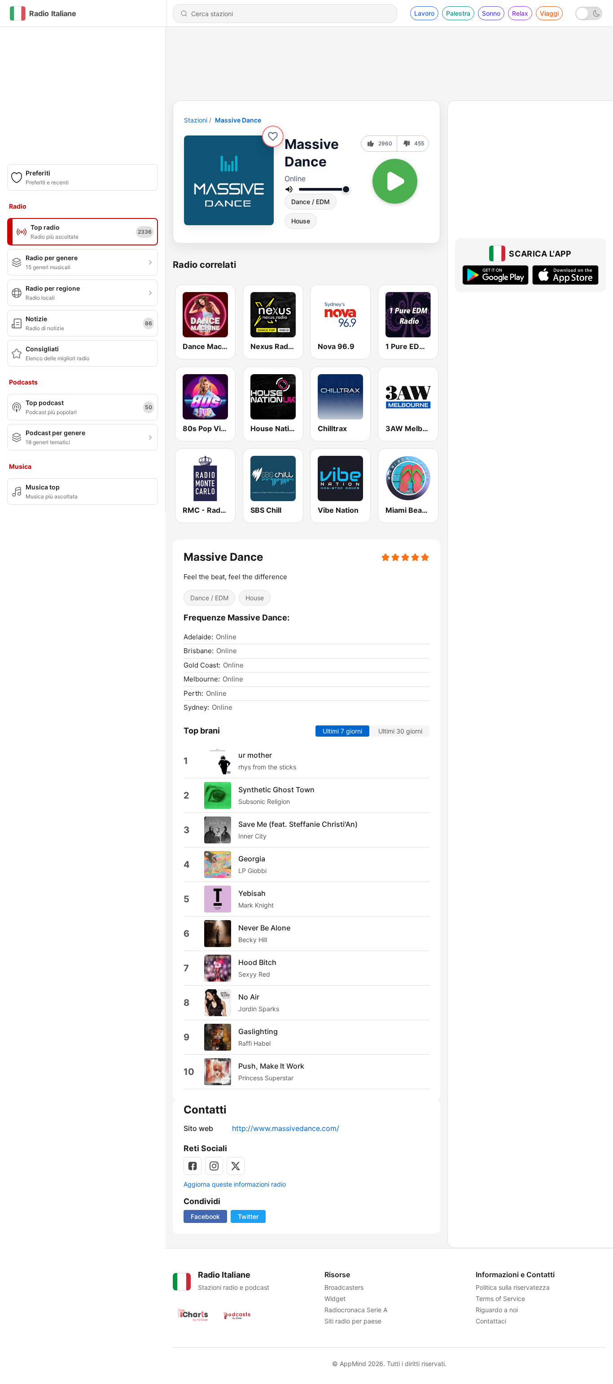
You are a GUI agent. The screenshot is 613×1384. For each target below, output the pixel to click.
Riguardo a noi (497, 1310)
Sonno (491, 13)
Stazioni (195, 120)
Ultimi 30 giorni (400, 730)
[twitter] (236, 1166)
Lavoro (424, 13)
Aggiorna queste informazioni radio (235, 1184)
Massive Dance (238, 120)
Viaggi (549, 13)
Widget (335, 1298)
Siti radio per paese (352, 1321)
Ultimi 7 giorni (342, 730)
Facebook (205, 1216)
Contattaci (491, 1321)
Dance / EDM (310, 201)
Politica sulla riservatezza (513, 1287)
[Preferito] (273, 136)
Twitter (248, 1216)
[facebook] (192, 1166)
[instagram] (214, 1166)
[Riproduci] (394, 181)
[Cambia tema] (588, 13)
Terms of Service (500, 1298)
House (300, 221)
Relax (520, 13)
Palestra (458, 13)
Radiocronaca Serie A (355, 1310)
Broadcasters (343, 1287)
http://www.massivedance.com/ (285, 1128)
